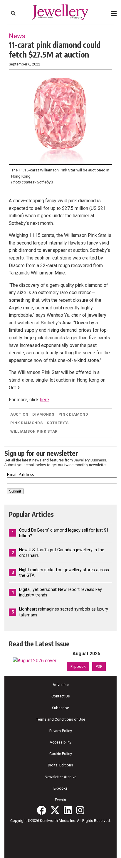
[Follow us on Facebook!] (41, 810)
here (44, 399)
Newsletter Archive (60, 777)
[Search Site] (13, 13)
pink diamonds (26, 423)
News (17, 36)
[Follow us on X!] (55, 810)
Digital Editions (60, 765)
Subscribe (60, 708)
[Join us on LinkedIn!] (68, 810)
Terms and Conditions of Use (60, 719)
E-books (60, 788)
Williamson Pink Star (34, 431)
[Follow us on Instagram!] (80, 810)
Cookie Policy (60, 753)
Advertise (61, 684)
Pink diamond (73, 414)
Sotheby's (58, 423)
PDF (99, 666)
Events (60, 800)
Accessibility (60, 742)
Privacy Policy (60, 731)
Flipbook (77, 666)
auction (19, 414)
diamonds (43, 414)
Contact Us (60, 696)
